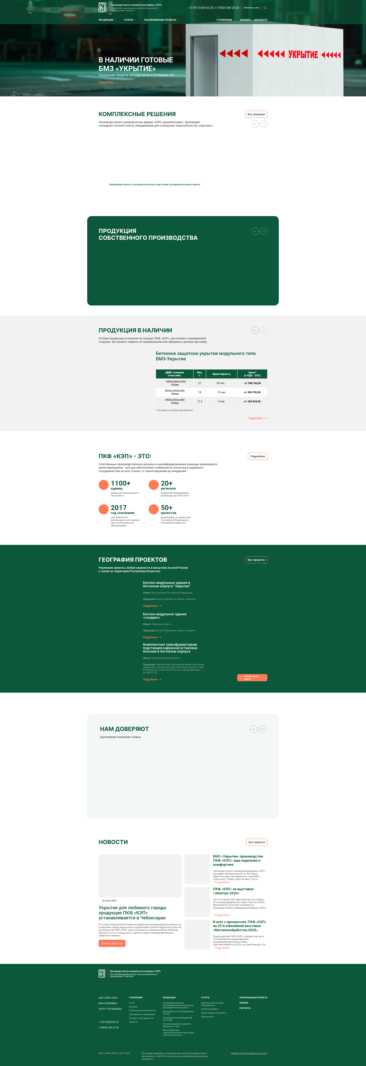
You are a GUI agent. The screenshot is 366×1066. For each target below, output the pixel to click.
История (133, 1007)
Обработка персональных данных (249, 1053)
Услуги (128, 20)
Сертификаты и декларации (142, 1014)
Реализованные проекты (160, 20)
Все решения (256, 114)
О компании (224, 20)
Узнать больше (112, 943)
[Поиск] (264, 8)
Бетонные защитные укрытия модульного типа (176, 1025)
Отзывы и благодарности (141, 1018)
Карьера (245, 20)
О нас (131, 1003)
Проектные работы (210, 1009)
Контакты (261, 20)
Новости (133, 1022)
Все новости (257, 842)
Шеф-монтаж (207, 1017)
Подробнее (255, 418)
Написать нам (251, 7)
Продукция (106, 20)
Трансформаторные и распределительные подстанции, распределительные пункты (178, 1005)
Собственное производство (142, 1010)
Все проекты (256, 560)
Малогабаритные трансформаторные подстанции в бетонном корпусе (178, 1032)
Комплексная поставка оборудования (212, 1004)
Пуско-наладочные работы (214, 1013)
